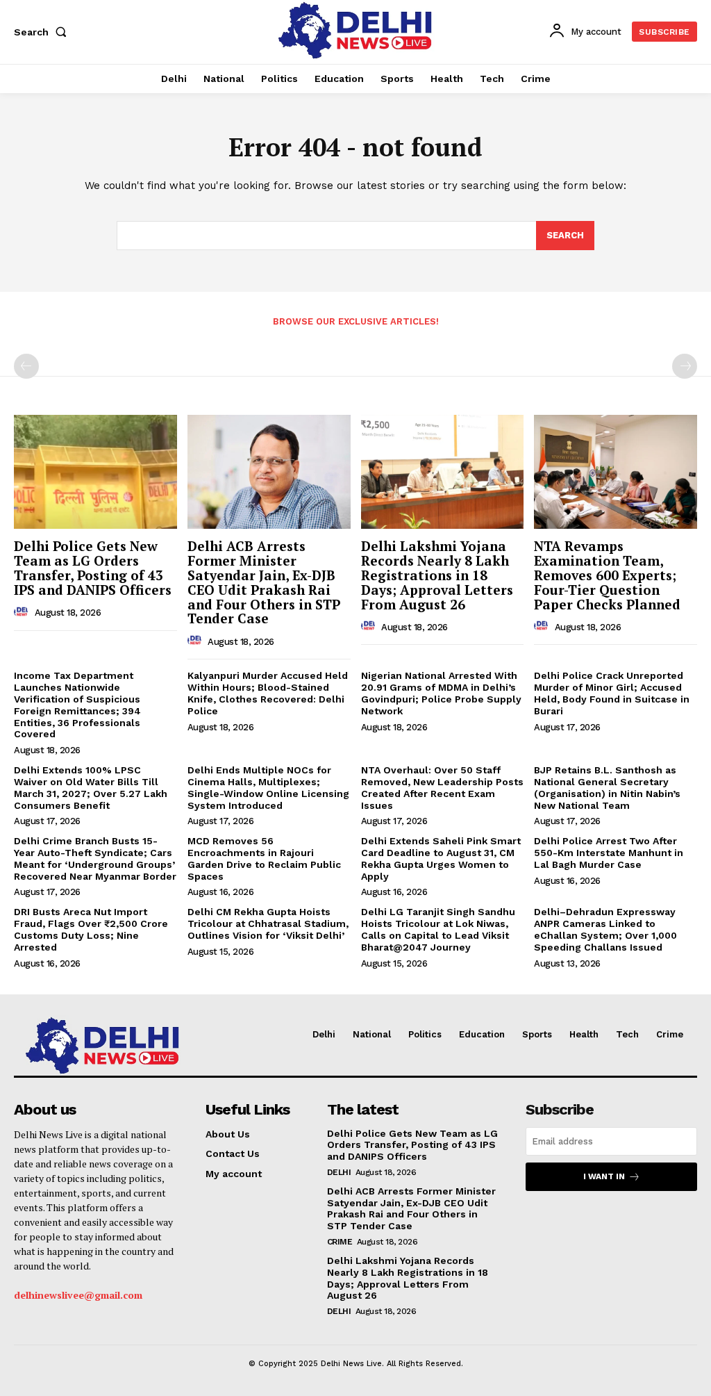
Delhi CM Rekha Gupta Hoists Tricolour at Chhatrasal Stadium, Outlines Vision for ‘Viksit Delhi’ (268, 923)
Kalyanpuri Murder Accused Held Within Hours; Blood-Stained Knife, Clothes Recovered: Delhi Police (267, 693)
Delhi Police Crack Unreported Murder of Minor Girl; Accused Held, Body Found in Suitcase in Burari (611, 693)
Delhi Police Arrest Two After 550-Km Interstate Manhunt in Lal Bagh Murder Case (608, 852)
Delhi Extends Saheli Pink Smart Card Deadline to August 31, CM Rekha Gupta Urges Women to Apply (441, 858)
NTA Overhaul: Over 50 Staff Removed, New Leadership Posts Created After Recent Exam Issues (442, 787)
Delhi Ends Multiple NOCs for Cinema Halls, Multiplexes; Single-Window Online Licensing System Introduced (268, 787)
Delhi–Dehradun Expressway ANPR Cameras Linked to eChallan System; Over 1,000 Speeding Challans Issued (605, 929)
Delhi (339, 1172)
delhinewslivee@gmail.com (78, 1294)
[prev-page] (26, 366)
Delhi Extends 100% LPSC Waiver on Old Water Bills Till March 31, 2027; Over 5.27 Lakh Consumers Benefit (90, 787)
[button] (43, 32)
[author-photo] (23, 612)
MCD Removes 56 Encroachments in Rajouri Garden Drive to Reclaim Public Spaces (264, 858)
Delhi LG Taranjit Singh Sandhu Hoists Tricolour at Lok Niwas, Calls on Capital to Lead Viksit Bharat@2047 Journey (438, 929)
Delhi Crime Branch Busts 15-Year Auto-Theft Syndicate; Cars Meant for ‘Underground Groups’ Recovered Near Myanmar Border (95, 858)
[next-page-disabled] (684, 366)
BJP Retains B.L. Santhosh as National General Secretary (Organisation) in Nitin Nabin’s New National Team (607, 787)
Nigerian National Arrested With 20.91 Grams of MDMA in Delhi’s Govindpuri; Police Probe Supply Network (441, 693)
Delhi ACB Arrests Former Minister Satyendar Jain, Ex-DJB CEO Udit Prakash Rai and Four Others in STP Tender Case (263, 582)
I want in (604, 1176)
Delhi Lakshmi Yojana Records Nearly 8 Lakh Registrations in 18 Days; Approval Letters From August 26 (437, 575)
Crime (340, 1242)
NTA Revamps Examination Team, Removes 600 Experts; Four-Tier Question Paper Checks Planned (607, 575)
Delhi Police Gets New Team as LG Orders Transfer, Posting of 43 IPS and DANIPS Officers (93, 567)
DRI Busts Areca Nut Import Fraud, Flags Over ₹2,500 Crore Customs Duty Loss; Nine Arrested (91, 929)
